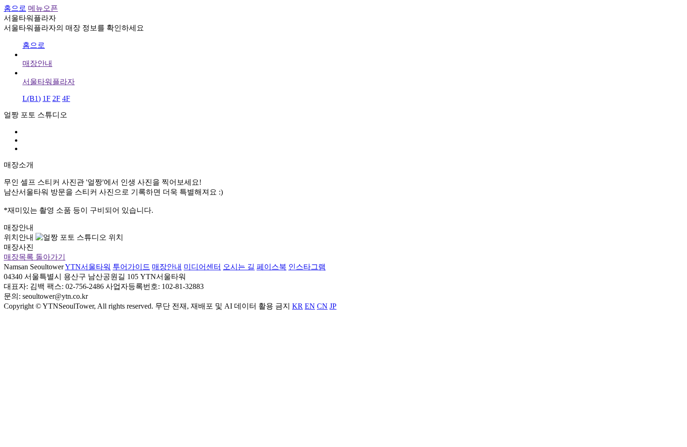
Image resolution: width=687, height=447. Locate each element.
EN (310, 306)
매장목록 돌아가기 (34, 257)
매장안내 (37, 63)
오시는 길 (239, 267)
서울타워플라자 (48, 82)
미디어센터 (202, 267)
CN (322, 306)
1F (46, 98)
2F (56, 98)
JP (332, 306)
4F (66, 98)
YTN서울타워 (88, 267)
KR (297, 306)
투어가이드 (131, 267)
